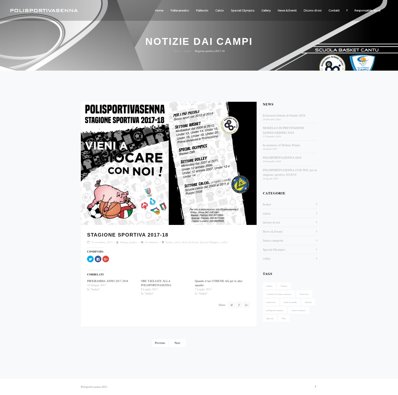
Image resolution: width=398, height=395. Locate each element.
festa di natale (290, 302)
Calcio (219, 10)
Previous (160, 343)
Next (177, 343)
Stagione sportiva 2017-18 (127, 235)
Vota (284, 318)
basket (187, 51)
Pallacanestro (180, 10)
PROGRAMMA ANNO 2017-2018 (107, 281)
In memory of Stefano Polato (281, 145)
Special (269, 318)
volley (224, 242)
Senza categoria (273, 240)
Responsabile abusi (367, 10)
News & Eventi (287, 10)
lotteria (308, 302)
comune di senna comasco (278, 294)
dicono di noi (271, 222)
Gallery (266, 10)
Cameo (284, 285)
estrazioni (270, 302)
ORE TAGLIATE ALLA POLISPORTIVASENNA (156, 283)
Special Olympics (242, 10)
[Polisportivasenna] (44, 10)
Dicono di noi (313, 10)
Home (159, 10)
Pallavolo (202, 10)
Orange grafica (128, 242)
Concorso (304, 294)
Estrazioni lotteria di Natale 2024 (284, 115)
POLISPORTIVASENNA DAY (282, 157)
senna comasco (298, 310)
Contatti (334, 10)
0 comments (151, 242)
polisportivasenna (274, 310)
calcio (177, 242)
